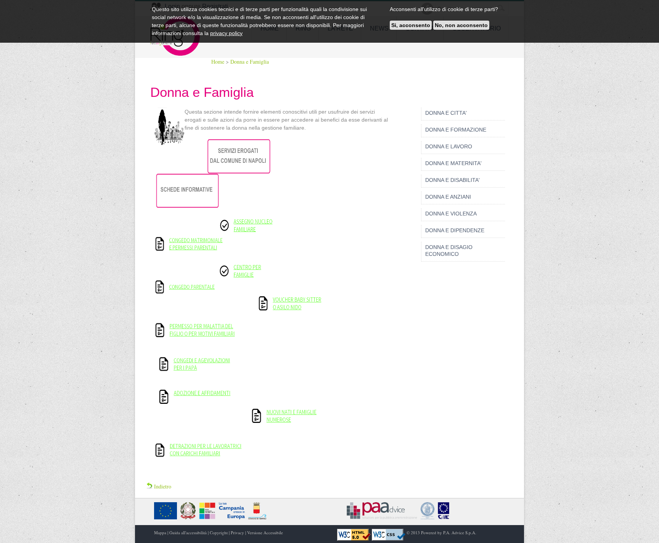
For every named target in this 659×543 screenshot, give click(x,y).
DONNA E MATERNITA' (453, 163)
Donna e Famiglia (249, 61)
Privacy (237, 532)
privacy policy (226, 33)
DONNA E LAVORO (448, 146)
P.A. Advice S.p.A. (459, 532)
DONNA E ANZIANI (448, 197)
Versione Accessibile (265, 532)
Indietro (162, 486)
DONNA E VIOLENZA (451, 213)
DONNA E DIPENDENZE (454, 230)
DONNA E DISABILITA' (452, 180)
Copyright (219, 532)
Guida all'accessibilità (188, 532)
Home (218, 61)
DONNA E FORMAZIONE (455, 130)
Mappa (160, 532)
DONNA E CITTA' (446, 113)
